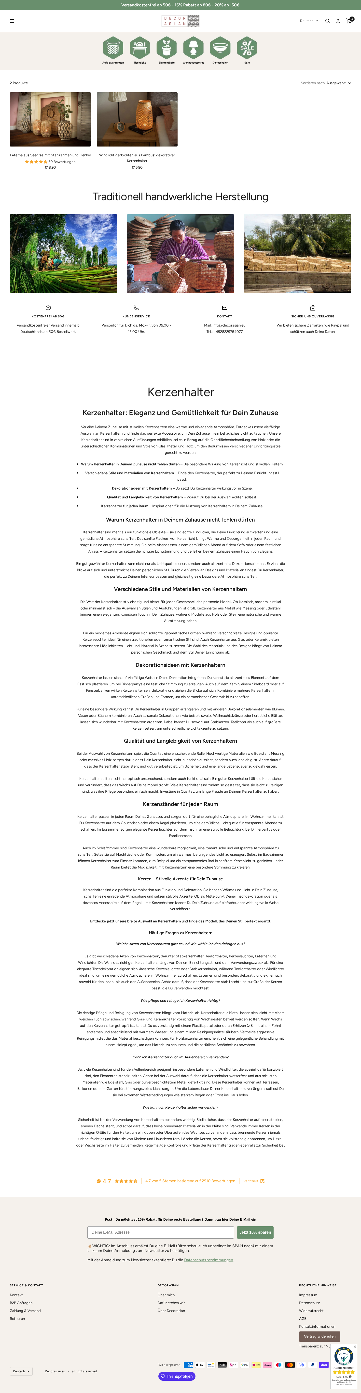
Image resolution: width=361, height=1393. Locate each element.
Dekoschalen (220, 62)
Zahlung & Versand (25, 1311)
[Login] (338, 21)
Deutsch (306, 21)
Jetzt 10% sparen (255, 1232)
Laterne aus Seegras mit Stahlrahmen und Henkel (50, 155)
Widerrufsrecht (311, 1311)
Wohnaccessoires (193, 62)
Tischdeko (140, 62)
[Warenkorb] (348, 20)
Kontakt (16, 1295)
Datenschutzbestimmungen (208, 1260)
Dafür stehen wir (171, 1303)
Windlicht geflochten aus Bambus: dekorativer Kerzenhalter (137, 158)
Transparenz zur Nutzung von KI (325, 1346)
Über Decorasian (171, 1311)
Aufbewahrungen (113, 62)
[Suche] (327, 21)
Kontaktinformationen (317, 1326)
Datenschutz (309, 1303)
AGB (302, 1318)
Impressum (308, 1295)
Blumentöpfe (167, 62)
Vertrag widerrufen (319, 1336)
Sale (247, 62)
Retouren (17, 1318)
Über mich (166, 1295)
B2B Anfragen (21, 1303)
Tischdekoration (250, 896)
